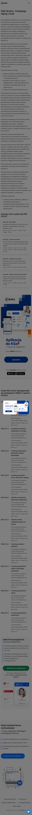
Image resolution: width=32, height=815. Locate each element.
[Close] (26, 403)
